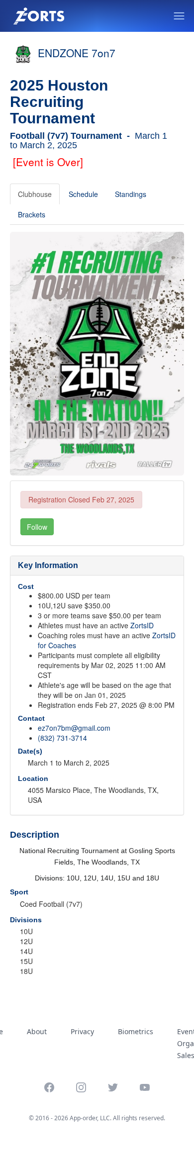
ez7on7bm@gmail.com (74, 728)
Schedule (83, 194)
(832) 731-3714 (62, 738)
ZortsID (142, 625)
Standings (130, 194)
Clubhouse (35, 194)
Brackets (31, 214)
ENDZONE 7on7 (76, 52)
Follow (37, 527)
